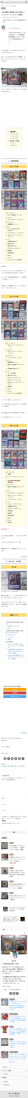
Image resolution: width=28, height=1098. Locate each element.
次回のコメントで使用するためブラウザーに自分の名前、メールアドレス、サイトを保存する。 (14, 817)
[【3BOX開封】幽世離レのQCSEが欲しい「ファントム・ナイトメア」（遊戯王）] (15, 758)
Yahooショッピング (14, 696)
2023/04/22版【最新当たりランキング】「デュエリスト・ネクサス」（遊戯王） (16, 656)
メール (4, 804)
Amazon (15, 689)
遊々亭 (9, 639)
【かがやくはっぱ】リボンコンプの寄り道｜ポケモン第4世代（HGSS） (17, 1043)
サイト (3, 810)
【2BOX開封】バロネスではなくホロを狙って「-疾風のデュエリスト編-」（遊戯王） (17, 847)
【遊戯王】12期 (6, 766)
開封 (24, 766)
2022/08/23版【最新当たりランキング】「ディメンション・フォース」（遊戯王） (17, 886)
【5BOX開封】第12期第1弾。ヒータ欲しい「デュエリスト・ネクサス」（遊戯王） (16, 651)
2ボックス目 (15, 136)
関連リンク (14, 145)
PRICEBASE (6, 1085)
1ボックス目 (15, 134)
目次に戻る (24, 556)
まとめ (13, 143)
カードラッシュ (12, 634)
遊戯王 (3, 764)
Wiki (9, 628)
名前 (3, 798)
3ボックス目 (15, 138)
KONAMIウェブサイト (13, 626)
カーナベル (10, 637)
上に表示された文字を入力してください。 (11, 823)
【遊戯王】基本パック (14, 766)
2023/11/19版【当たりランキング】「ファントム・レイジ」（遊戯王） (17, 897)
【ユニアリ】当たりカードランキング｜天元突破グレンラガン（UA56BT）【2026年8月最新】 (17, 1018)
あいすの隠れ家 (14, 1093)
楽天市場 (15, 693)
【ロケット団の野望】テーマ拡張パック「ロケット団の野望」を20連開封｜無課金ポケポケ (17, 1031)
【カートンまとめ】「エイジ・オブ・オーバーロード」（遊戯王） (15, 645)
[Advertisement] (14, 112)
